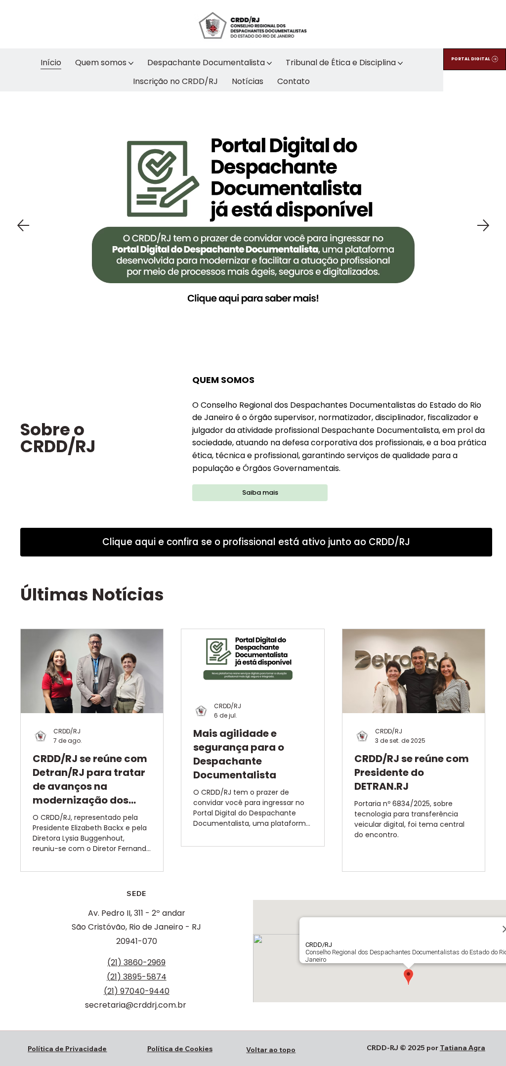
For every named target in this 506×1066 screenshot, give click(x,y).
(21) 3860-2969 (136, 962)
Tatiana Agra (462, 1047)
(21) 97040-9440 (136, 991)
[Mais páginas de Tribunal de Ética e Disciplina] (400, 63)
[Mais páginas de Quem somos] (130, 63)
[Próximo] (483, 225)
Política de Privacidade (67, 1048)
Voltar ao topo (270, 1049)
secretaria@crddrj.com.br (135, 1005)
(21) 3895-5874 (137, 976)
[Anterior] (23, 225)
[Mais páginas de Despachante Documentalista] (269, 63)
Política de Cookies (179, 1048)
